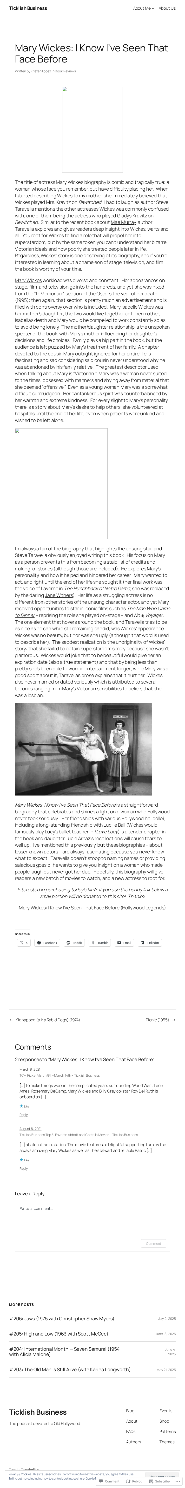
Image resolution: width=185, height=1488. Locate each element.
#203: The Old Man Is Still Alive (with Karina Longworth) (70, 1369)
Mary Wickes (28, 280)
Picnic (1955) (157, 1020)
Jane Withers (59, 595)
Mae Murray (123, 222)
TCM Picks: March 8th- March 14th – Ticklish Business (60, 1075)
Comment (153, 1243)
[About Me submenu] (153, 8)
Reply (24, 1114)
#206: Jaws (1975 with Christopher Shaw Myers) (61, 1318)
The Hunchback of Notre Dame (97, 588)
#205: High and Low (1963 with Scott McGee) (58, 1333)
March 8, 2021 (30, 1069)
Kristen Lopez (41, 71)
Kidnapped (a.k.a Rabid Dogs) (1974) (48, 1020)
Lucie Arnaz (78, 838)
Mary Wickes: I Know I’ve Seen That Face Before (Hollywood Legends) (92, 907)
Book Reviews (65, 71)
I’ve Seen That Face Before (87, 805)
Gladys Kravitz (132, 215)
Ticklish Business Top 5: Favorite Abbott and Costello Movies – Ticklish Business (79, 1134)
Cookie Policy (94, 1478)
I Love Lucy (106, 831)
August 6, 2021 (31, 1128)
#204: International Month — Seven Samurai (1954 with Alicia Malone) (64, 1351)
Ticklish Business (28, 8)
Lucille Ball (114, 825)
